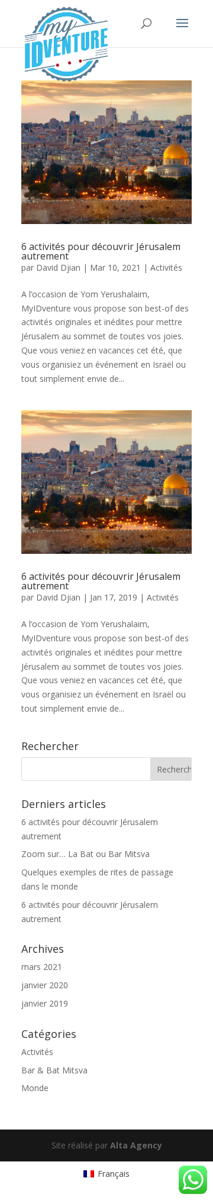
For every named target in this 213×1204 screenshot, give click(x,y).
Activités (166, 267)
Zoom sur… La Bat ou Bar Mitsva (85, 853)
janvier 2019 (44, 1003)
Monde (35, 1087)
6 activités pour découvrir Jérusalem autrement (100, 251)
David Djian (58, 267)
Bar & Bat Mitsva (54, 1070)
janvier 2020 (44, 985)
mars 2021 (41, 966)
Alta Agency (136, 1145)
